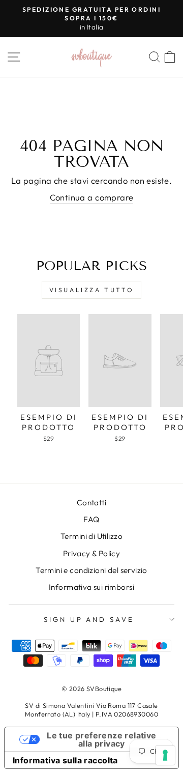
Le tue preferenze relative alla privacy (101, 739)
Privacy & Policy (91, 553)
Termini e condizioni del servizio (91, 570)
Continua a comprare (92, 197)
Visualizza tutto (91, 290)
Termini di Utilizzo (91, 536)
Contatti (91, 502)
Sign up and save (89, 619)
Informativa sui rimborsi (91, 587)
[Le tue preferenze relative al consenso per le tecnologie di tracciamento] (165, 755)
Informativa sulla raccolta (65, 760)
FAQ (91, 519)
